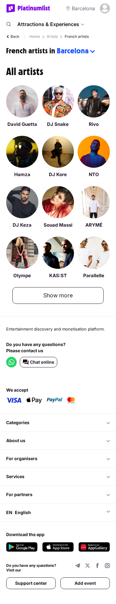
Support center (31, 583)
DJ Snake (58, 124)
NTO (94, 174)
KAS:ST (58, 275)
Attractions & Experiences (48, 24)
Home (34, 36)
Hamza (22, 174)
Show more (58, 295)
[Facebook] (97, 566)
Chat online (42, 362)
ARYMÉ (93, 225)
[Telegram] (77, 566)
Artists (52, 36)
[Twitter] (87, 566)
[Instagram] (107, 566)
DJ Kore (58, 174)
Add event (85, 583)
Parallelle (93, 275)
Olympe (22, 275)
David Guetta (22, 124)
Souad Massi (58, 225)
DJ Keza (22, 225)
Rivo (94, 124)
